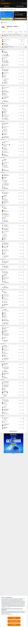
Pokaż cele (14, 624)
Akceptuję (14, 618)
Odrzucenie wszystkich (14, 621)
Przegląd (4, 31)
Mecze (20, 31)
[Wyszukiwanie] (23, 3)
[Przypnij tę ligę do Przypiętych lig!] (19, 26)
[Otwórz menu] (25, 3)
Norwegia (5, 22)
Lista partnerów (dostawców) (6, 614)
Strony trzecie (8, 607)
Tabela (25, 31)
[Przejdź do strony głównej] (6, 3)
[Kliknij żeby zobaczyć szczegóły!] (13, 40)
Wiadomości (10, 31)
